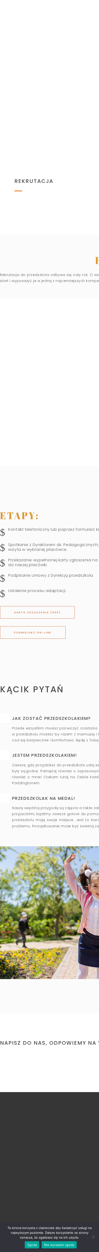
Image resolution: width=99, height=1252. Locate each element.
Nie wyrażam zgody (59, 1245)
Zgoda (32, 1245)
